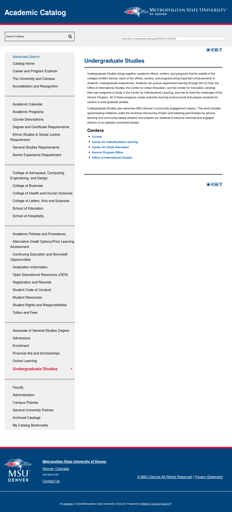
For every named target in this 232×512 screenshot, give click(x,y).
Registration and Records (32, 282)
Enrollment (21, 345)
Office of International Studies (112, 157)
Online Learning (25, 360)
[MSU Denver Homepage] (175, 11)
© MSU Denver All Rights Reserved (164, 476)
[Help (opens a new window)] (220, 49)
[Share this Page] (212, 49)
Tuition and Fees (25, 312)
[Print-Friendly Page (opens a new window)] (216, 49)
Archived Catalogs (27, 417)
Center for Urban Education (110, 147)
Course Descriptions (28, 119)
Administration (23, 394)
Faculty (18, 387)
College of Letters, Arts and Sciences (41, 200)
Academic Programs (28, 111)
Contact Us (51, 480)
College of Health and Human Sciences (43, 193)
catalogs (68, 504)
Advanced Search (26, 56)
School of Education (28, 208)
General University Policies (33, 409)
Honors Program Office (107, 152)
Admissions (21, 337)
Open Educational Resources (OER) (40, 274)
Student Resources (27, 297)
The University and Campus (34, 78)
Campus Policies (25, 402)
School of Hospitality (28, 215)
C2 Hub (97, 137)
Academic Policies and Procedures (39, 233)
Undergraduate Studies (35, 369)
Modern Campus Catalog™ (156, 504)
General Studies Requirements (36, 147)
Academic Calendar (28, 103)
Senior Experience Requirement (37, 154)
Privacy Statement (209, 476)
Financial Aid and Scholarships (36, 353)
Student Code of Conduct (32, 289)
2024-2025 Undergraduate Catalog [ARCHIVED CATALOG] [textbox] (149, 38)
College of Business (28, 185)
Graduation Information (30, 266)
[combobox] (174, 38)
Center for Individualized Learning (115, 142)
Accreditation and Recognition (35, 85)
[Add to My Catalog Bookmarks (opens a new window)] (208, 49)
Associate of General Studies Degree (41, 330)
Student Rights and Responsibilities (40, 304)
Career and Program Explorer (35, 70)
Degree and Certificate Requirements (41, 126)
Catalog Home (24, 63)
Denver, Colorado (56, 468)
